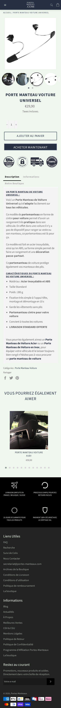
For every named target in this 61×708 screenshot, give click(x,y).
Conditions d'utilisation (16, 580)
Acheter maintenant (31, 147)
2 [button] (32, 88)
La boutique (9, 591)
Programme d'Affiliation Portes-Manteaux (25, 650)
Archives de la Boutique (16, 569)
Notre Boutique (14, 183)
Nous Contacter (11, 558)
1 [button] (28, 88)
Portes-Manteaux (19, 693)
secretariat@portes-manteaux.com (22, 564)
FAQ (5, 542)
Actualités (8, 612)
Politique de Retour (13, 639)
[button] (6, 467)
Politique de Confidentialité (18, 644)
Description (12, 177)
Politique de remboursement (19, 586)
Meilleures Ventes (12, 623)
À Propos (8, 617)
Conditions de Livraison (16, 575)
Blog (5, 606)
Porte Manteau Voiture (26, 368)
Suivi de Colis (10, 553)
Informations (31, 177)
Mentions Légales (12, 633)
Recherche (9, 547)
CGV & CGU (9, 628)
